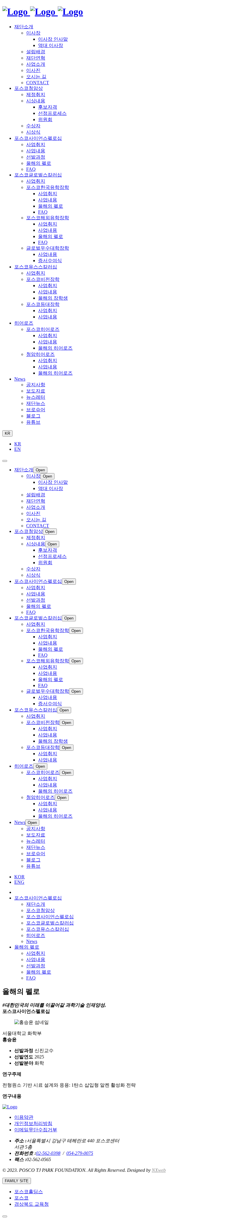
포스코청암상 (40, 910)
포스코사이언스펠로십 (50, 916)
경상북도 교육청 (31, 1204)
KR (7, 433)
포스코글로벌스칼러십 (50, 922)
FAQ (31, 977)
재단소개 (35, 904)
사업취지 (35, 953)
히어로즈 (35, 935)
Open (40, 470)
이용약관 (23, 1117)
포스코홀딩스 (28, 1191)
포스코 (21, 1197)
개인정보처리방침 (33, 1123)
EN (17, 449)
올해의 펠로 (38, 972)
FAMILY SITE (17, 1181)
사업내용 (35, 959)
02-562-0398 (48, 1153)
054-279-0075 (79, 1153)
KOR (19, 876)
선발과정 (35, 965)
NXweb (159, 1170)
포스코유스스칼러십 (47, 929)
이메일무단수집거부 (35, 1129)
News (31, 941)
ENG (19, 882)
